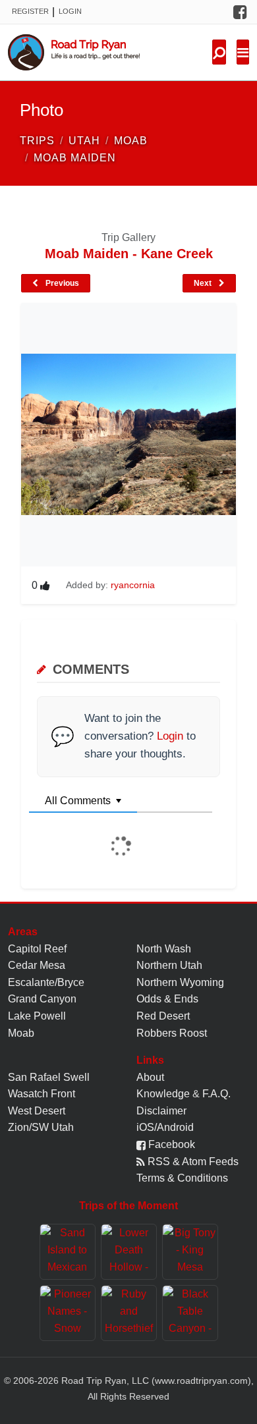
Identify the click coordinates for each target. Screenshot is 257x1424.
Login (70, 11)
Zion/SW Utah (41, 1127)
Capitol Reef (37, 948)
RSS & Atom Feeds (192, 1161)
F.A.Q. (216, 1093)
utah (84, 140)
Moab (21, 1033)
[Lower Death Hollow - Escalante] (129, 1252)
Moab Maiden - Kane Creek (129, 253)
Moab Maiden (75, 157)
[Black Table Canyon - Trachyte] (190, 1313)
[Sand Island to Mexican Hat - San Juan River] (68, 1252)
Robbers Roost (171, 1033)
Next (204, 283)
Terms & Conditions (182, 1178)
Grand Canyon (42, 998)
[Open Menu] (243, 52)
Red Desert (163, 1016)
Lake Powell (37, 1016)
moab (131, 140)
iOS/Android (165, 1127)
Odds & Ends (167, 998)
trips (37, 140)
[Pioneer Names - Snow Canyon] (68, 1313)
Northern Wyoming (180, 982)
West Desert (36, 1110)
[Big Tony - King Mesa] (190, 1252)
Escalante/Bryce (46, 982)
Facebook (170, 1144)
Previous (61, 283)
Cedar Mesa (36, 965)
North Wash (163, 948)
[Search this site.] (219, 52)
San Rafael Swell (49, 1077)
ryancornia (133, 585)
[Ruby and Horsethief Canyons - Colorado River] (129, 1313)
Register (30, 11)
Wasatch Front (41, 1093)
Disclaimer (161, 1110)
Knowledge (163, 1093)
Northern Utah (169, 965)
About (150, 1077)
